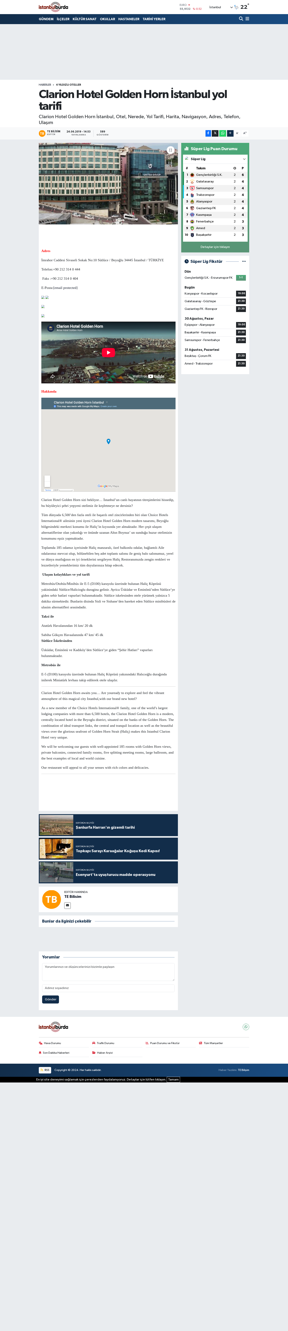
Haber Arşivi (105, 1052)
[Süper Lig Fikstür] (244, 261)
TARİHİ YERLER (154, 19)
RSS (46, 1070)
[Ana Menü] (246, 19)
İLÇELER (63, 19)
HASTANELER (128, 19)
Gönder (50, 999)
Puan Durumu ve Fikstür (165, 1043)
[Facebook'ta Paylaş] (208, 133)
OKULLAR (107, 19)
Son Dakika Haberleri (56, 1052)
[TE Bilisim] (51, 899)
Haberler (45, 84)
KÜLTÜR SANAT (85, 19)
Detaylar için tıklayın (215, 247)
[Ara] (241, 19)
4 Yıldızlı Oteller (68, 84)
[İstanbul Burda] (53, 7)
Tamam (173, 1079)
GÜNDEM (46, 19)
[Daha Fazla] (230, 133)
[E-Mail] (67, 905)
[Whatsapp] (246, 1027)
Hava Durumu (52, 1043)
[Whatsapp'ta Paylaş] (222, 133)
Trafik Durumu (105, 1043)
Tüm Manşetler (213, 1043)
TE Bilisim (72, 897)
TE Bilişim (243, 1070)
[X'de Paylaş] (215, 133)
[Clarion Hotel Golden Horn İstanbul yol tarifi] (108, 183)
